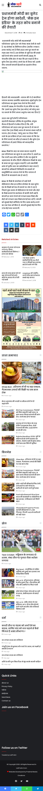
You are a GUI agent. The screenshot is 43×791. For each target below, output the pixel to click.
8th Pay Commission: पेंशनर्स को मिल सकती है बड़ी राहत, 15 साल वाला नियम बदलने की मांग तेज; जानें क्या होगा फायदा (28, 413)
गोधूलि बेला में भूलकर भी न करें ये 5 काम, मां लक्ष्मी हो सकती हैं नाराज (21, 647)
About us (5, 683)
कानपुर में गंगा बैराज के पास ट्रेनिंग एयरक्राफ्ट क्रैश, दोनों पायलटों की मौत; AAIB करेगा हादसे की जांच (26, 426)
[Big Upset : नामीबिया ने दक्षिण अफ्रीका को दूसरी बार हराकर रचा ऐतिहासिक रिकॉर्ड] (8, 572)
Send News (6, 697)
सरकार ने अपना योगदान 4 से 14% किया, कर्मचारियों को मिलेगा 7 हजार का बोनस (11, 250)
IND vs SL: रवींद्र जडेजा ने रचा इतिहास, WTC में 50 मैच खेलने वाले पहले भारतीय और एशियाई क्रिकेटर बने (27, 605)
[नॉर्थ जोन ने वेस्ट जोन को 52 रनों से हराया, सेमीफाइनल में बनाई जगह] (8, 594)
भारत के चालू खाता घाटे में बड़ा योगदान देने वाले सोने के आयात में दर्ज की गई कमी (11, 276)
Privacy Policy (7, 686)
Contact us (6, 701)
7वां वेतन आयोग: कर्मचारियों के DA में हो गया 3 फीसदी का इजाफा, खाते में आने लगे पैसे (31, 261)
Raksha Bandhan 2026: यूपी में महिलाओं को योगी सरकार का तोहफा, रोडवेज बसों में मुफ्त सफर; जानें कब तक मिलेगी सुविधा (28, 439)
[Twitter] (11, 225)
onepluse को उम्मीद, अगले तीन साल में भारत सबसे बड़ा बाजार (31, 275)
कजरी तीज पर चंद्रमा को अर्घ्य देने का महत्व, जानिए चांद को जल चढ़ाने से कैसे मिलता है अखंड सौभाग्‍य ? (20, 628)
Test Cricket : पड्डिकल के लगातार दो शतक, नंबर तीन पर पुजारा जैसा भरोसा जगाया (19, 557)
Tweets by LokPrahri (9, 755)
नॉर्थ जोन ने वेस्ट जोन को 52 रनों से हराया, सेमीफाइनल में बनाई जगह (28, 593)
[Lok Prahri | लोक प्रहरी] (15, 5)
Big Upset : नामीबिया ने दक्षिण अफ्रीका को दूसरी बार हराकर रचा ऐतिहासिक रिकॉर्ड (28, 571)
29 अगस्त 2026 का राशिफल (12, 655)
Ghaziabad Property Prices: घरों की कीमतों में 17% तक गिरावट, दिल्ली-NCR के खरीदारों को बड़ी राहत (28, 511)
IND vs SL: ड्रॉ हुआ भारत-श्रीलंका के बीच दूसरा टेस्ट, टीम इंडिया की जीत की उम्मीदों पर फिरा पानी (28, 582)
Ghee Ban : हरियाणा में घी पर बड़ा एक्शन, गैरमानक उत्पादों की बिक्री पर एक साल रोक (21, 389)
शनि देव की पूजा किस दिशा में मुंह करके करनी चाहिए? (21, 661)
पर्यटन (4, 690)
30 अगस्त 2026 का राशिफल (12, 640)
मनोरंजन (5, 694)
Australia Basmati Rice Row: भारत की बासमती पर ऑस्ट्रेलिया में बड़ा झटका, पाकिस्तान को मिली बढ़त (28, 497)
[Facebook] (6, 225)
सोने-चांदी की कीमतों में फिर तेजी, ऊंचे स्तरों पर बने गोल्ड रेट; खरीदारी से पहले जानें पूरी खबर (28, 485)
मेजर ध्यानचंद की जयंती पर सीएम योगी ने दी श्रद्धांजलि (18, 402)
